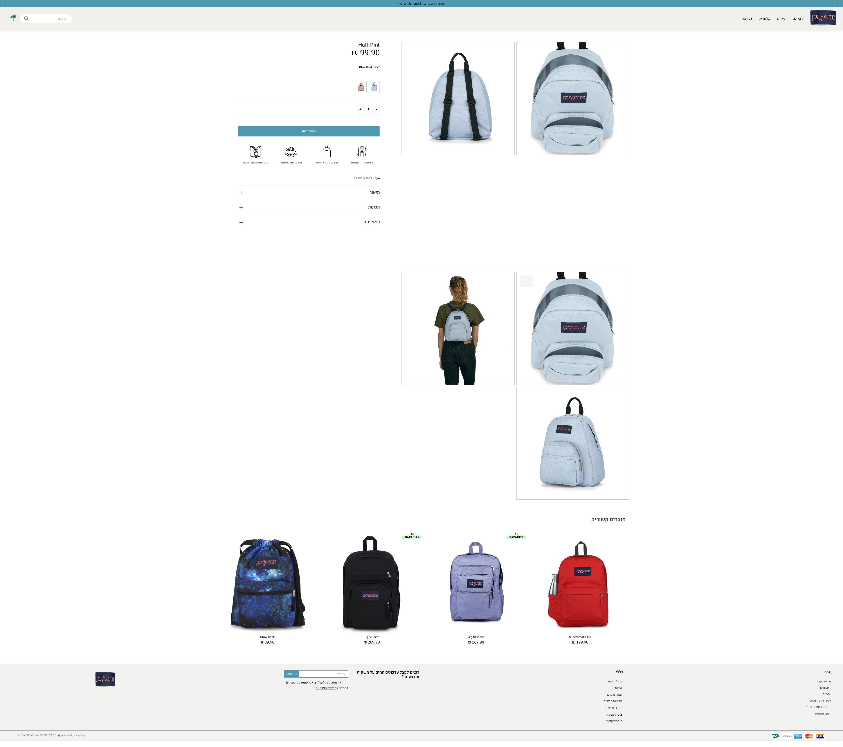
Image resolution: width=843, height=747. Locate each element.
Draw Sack (267, 637)
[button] (5, 4)
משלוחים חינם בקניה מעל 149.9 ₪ (422, 3)
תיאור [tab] (375, 192)
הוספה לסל (309, 131)
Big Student (372, 637)
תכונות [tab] (374, 207)
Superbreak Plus (580, 637)
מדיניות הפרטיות (326, 688)
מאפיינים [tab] (372, 222)
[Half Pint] (361, 86)
